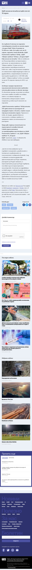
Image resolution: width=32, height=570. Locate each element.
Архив (13, 514)
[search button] (23, 3)
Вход (26, 3)
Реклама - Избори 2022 (16, 524)
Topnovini (4, 559)
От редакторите (17, 504)
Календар (4, 514)
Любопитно (13, 506)
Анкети (9, 514)
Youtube (17, 550)
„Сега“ (14, 138)
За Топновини (4, 521)
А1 (25, 502)
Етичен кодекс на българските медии (9, 528)
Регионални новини (19, 502)
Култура (3, 506)
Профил (18, 514)
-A (11, 21)
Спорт (8, 506)
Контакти (20, 521)
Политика (4, 504)
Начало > (4, 8)
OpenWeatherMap (12, 567)
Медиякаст (10, 504)
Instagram (12, 550)
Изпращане (6, 245)
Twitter (8, 550)
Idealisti (8, 502)
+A (8, 21)
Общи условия (17, 526)
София (23, 504)
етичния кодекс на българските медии (15, 560)
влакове (14, 208)
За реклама (4, 524)
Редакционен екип (13, 521)
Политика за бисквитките (7, 526)
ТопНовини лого (5, 2)
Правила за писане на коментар (8, 242)
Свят (12, 502)
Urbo (9, 524)
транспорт (6, 208)
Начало (3, 502)
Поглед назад (20, 506)
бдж (4, 204)
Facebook (3, 550)
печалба (10, 204)
